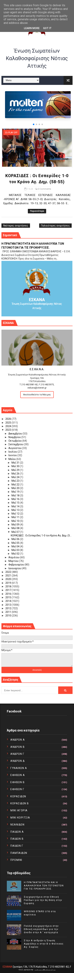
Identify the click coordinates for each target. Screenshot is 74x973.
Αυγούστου (15, 448)
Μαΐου (12, 459)
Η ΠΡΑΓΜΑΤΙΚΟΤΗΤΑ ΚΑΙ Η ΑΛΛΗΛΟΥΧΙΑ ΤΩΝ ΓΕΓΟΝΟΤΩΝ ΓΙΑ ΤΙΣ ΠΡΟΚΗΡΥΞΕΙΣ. (44, 885)
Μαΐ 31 (15, 462)
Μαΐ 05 (15, 542)
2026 (8, 418)
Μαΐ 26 (15, 473)
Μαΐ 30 (15, 466)
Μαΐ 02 (15, 553)
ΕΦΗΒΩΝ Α (17, 775)
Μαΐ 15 (15, 502)
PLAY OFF (12, 132)
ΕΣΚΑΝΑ (7, 966)
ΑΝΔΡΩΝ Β (17, 746)
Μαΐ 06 (15, 539)
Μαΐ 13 (15, 510)
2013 (8, 604)
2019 (8, 582)
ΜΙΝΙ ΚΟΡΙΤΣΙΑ (20, 817)
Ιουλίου (13, 451)
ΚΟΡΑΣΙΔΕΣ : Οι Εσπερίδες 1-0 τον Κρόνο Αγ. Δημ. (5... (41, 535)
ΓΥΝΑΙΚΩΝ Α (18, 768)
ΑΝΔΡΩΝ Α (17, 739)
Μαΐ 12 (15, 513)
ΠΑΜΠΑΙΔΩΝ (18, 853)
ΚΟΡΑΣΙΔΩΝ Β (19, 803)
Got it (47, 28)
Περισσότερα (37, 211)
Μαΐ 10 (15, 521)
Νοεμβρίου (14, 437)
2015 (8, 597)
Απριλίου (14, 557)
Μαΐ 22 (15, 484)
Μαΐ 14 (15, 506)
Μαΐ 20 (15, 488)
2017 (8, 590)
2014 (8, 601)
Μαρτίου (13, 561)
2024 (8, 426)
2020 (8, 579)
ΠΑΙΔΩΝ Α (17, 831)
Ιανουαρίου (15, 568)
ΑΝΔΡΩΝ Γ (17, 753)
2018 (8, 586)
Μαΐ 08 (15, 528)
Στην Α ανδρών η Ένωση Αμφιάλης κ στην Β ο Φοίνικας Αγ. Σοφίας (43, 943)
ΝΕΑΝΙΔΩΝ (17, 824)
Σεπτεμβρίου (16, 444)
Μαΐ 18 (15, 495)
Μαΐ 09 (15, 524)
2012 (8, 608)
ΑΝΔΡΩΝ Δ (17, 760)
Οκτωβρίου (15, 440)
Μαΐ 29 (15, 470)
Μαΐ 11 (15, 517)
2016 (8, 593)
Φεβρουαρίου (16, 564)
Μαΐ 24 (15, 477)
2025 (8, 422)
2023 (8, 429)
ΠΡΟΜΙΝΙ (16, 860)
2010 (8, 615)
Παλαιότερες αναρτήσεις (55, 225)
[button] (33, 124)
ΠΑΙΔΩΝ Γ (16, 845)
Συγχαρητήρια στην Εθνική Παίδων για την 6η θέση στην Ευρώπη (43, 900)
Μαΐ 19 (15, 491)
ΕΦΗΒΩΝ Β (17, 782)
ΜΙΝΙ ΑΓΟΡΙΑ (19, 810)
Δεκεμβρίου (15, 433)
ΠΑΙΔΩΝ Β (17, 838)
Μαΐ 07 (15, 531)
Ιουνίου (12, 455)
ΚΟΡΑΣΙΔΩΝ (18, 796)
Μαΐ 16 (15, 499)
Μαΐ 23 (15, 480)
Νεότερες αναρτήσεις (15, 225)
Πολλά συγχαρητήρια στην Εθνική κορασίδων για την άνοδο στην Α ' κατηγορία (41, 929)
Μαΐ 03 (15, 550)
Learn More (32, 28)
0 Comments (44, 189)
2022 (8, 571)
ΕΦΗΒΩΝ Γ (17, 789)
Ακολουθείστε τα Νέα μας (37, 394)
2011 (8, 612)
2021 (8, 575)
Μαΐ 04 (15, 546)
